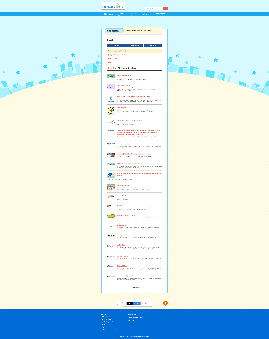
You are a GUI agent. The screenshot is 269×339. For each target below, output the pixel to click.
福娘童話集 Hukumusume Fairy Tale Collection (130, 163)
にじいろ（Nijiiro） (122, 195)
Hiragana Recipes (122, 107)
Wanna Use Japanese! (123, 144)
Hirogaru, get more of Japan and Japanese (129, 120)
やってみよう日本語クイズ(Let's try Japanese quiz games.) (134, 154)
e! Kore (145, 14)
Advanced (153, 45)
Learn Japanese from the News (126, 215)
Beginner (116, 45)
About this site (132, 314)
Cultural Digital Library (123, 185)
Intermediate (134, 45)
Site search (108, 14)
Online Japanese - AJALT (124, 75)
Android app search (134, 14)
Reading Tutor (114, 59)
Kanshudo (120, 235)
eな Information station (159, 14)
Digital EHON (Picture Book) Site (119, 55)
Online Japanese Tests (123, 85)
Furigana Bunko (121, 225)
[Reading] (112, 68)
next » (138, 287)
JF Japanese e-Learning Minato (111, 329)
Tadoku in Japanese (115, 62)
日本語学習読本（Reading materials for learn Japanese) (133, 96)
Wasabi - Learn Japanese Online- (127, 276)
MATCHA (119, 205)
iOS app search (121, 14)
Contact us (131, 320)
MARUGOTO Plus (122, 266)
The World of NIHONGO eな (135, 317)
